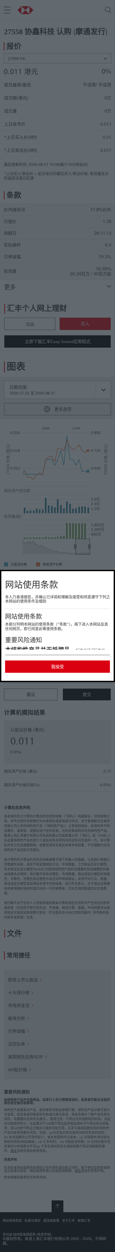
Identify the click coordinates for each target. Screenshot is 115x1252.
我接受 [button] (57, 666)
